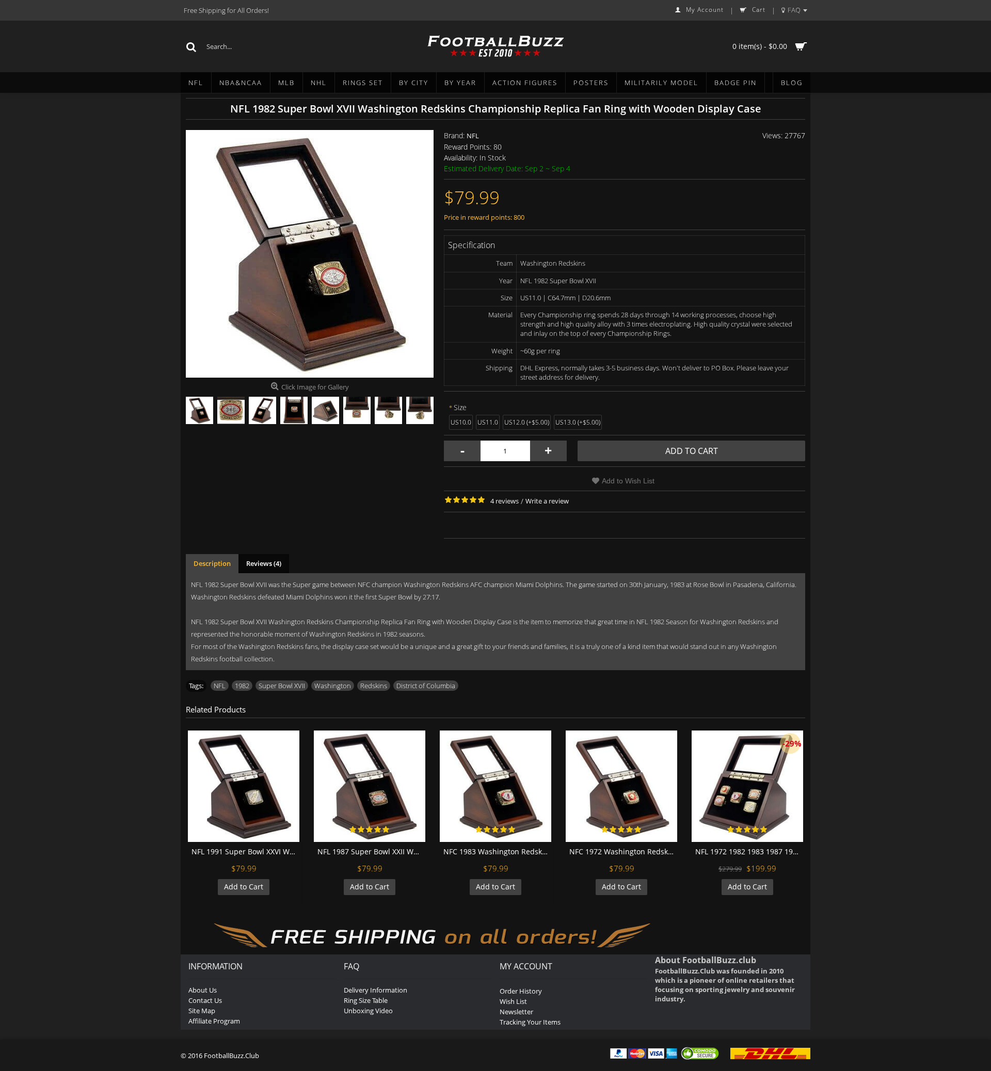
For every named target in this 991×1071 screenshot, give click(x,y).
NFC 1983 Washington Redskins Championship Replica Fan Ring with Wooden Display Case (497, 851)
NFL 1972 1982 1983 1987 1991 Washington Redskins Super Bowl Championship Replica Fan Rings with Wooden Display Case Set (749, 851)
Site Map (201, 1010)
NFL (473, 135)
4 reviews (504, 501)
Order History (521, 991)
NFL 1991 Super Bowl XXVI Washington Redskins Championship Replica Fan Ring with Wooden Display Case (245, 851)
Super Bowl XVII (282, 685)
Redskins (373, 685)
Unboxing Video (368, 1010)
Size (460, 407)
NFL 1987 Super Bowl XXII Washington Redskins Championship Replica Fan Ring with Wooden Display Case (371, 851)
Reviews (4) (263, 563)
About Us (202, 990)
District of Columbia (425, 685)
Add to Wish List (628, 481)
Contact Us (205, 1000)
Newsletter (516, 1011)
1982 (242, 685)
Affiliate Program (214, 1021)
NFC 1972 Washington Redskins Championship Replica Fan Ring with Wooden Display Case (623, 851)
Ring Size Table (366, 1000)
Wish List (513, 1001)
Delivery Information (375, 990)
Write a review (547, 501)
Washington (332, 685)
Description (212, 563)
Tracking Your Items (530, 1022)
